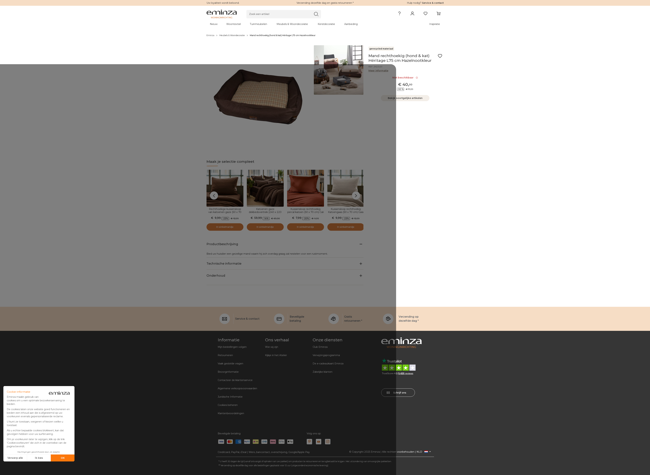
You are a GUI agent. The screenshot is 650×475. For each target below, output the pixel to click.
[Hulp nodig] (399, 14)
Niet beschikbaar (403, 77)
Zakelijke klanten (322, 371)
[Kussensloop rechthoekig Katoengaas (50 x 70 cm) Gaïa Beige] (345, 188)
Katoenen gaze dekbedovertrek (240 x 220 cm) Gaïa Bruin (265, 212)
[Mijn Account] (412, 14)
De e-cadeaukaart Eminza (328, 363)
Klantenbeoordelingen (231, 413)
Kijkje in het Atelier (276, 355)
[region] (325, 35)
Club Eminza (320, 346)
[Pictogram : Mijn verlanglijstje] (440, 55)
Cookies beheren (228, 405)
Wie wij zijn (271, 346)
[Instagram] (327, 441)
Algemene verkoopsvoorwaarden (237, 388)
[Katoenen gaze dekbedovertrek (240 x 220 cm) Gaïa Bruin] (265, 188)
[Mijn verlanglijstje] (425, 14)
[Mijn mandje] (438, 14)
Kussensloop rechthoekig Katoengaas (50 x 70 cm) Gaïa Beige (345, 212)
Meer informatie (378, 70)
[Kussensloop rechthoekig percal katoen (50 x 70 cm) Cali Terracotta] (305, 188)
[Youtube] (318, 441)
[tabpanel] (296, 24)
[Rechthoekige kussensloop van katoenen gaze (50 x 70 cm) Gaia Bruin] (225, 188)
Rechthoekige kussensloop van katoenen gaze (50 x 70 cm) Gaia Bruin (224, 212)
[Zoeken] (316, 14)
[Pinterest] (309, 441)
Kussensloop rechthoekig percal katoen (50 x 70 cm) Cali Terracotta (305, 212)
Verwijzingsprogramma (326, 355)
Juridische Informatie (230, 396)
